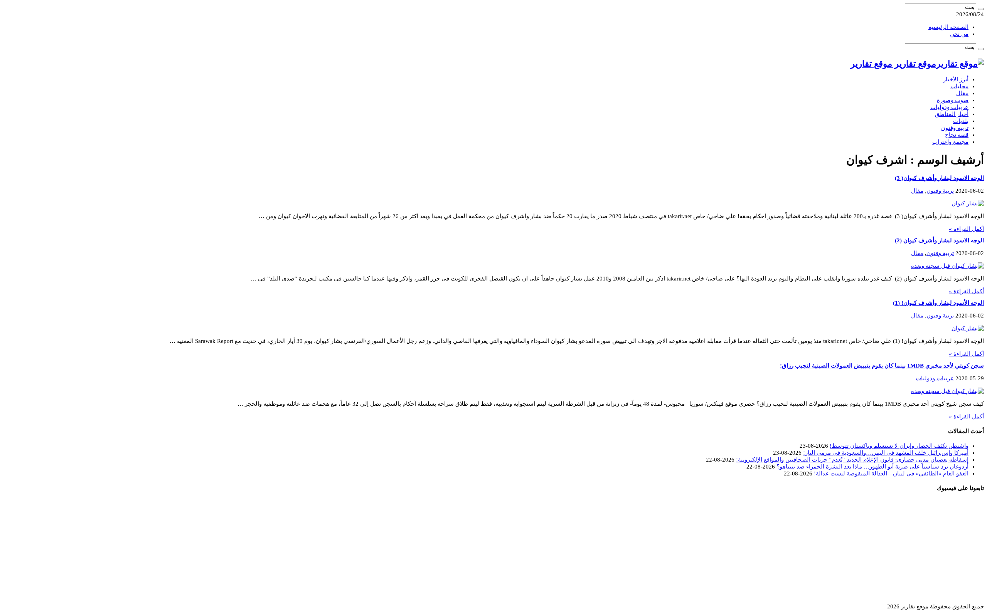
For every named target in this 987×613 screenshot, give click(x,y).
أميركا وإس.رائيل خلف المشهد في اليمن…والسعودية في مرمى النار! (885, 453)
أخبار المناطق (951, 114)
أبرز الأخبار (955, 79)
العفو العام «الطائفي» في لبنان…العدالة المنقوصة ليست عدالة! (891, 473)
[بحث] (981, 9)
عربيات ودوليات (949, 107)
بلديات (960, 121)
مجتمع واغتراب (950, 142)
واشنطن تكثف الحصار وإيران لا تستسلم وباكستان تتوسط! (899, 446)
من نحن (959, 34)
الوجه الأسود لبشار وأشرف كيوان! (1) (938, 303)
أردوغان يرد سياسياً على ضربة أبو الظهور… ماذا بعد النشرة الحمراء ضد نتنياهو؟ (872, 467)
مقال (962, 93)
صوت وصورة (952, 100)
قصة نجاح (956, 135)
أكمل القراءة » (966, 229)
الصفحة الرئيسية (948, 27)
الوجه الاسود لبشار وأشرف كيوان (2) (939, 240)
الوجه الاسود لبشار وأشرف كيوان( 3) (939, 178)
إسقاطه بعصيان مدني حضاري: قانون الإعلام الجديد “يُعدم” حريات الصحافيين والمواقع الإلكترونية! (852, 460)
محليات (959, 86)
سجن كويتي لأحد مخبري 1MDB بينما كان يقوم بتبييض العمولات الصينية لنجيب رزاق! (882, 366)
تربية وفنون (954, 128)
